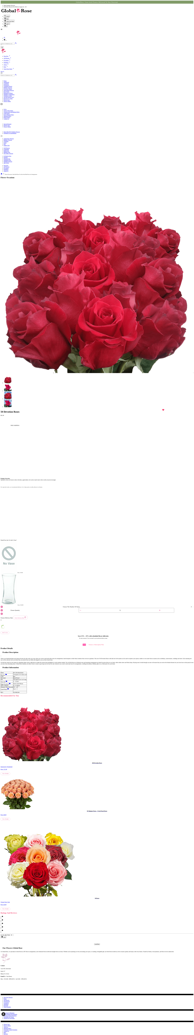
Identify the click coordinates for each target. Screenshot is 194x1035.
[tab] (8, 379)
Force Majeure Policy (9, 114)
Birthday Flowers (8, 87)
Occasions (6, 168)
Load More (97, 944)
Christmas (6, 141)
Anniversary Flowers (9, 138)
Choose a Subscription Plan (96, 644)
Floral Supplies (7, 1007)
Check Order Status (8, 110)
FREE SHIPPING (14, 425)
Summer (6, 157)
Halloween (6, 150)
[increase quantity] (159, 610)
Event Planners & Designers (10, 1014)
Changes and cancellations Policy (12, 112)
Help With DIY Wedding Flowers (12, 132)
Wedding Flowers (8, 161)
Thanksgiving (7, 158)
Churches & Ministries (9, 1013)
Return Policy (7, 117)
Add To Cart (5, 632)
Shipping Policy (7, 116)
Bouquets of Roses (8, 93)
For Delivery (16, 7)
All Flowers (6, 167)
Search (7, 16)
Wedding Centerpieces (9, 94)
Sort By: (3, 935)
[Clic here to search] (16, 75)
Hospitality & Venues (9, 1017)
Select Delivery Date (19, 618)
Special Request (7, 124)
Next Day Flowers (8, 997)
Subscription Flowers (9, 90)
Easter (5, 142)
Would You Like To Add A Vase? (9, 540)
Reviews (6, 1034)
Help (7, 18)
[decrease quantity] (80, 610)
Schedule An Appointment (10, 133)
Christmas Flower (8, 86)
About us (6, 1027)
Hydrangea (6, 85)
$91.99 (2, 415)
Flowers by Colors (8, 98)
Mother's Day (7, 152)
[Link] (16, 43)
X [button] (1, 73)
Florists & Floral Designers (10, 1015)
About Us (6, 171)
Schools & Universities (9, 1018)
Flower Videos (7, 101)
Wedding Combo (8, 96)
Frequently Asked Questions (10, 1029)
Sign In (7, 23)
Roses (5, 81)
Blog (5, 1032)
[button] (4, 38)
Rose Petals (6, 91)
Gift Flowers (7, 148)
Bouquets (6, 1005)
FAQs (5, 109)
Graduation (6, 149)
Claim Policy (7, 113)
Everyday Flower (8, 89)
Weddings (6, 169)
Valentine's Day (7, 160)
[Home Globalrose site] (16, 13)
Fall (4, 144)
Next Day (6, 165)
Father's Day (7, 145)
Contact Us (6, 119)
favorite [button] (163, 410)
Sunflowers (6, 82)
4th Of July (6, 163)
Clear (4, 937)
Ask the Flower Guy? (9, 97)
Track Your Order (10, 21)
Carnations (6, 83)
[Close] (2, 47)
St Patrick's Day (7, 156)
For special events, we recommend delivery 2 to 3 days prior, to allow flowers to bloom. (22, 487)
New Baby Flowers (8, 153)
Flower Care (7, 100)
